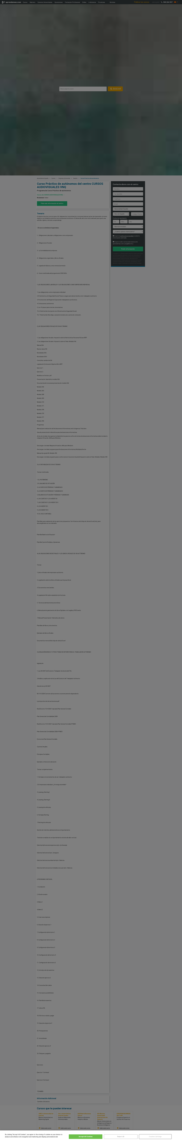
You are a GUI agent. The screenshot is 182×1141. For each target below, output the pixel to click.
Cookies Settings (155, 1136)
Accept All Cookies (86, 1136)
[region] (91, 1135)
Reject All (120, 1136)
